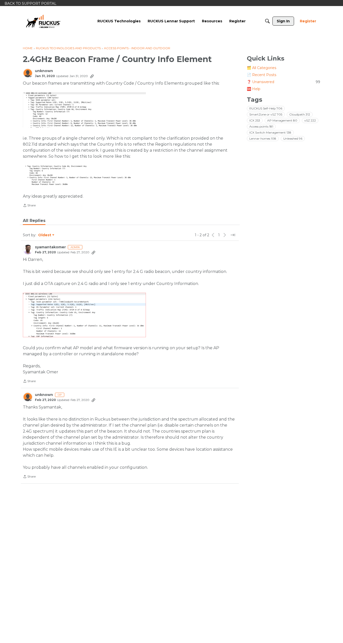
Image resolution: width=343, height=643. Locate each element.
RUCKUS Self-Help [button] (265, 108)
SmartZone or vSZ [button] (265, 114)
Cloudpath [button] (299, 114)
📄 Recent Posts (261, 75)
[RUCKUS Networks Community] (43, 21)
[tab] (34, 220)
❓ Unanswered (283, 82)
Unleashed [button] (292, 138)
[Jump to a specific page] (233, 235)
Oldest (45, 235)
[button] (84, 110)
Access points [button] (261, 126)
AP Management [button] (282, 120)
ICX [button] (254, 120)
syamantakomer (50, 247)
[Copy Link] (92, 76)
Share (29, 205)
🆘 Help (253, 89)
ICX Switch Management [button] (270, 132)
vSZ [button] (310, 120)
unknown (44, 71)
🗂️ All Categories (261, 68)
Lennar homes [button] (262, 138)
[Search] (267, 21)
